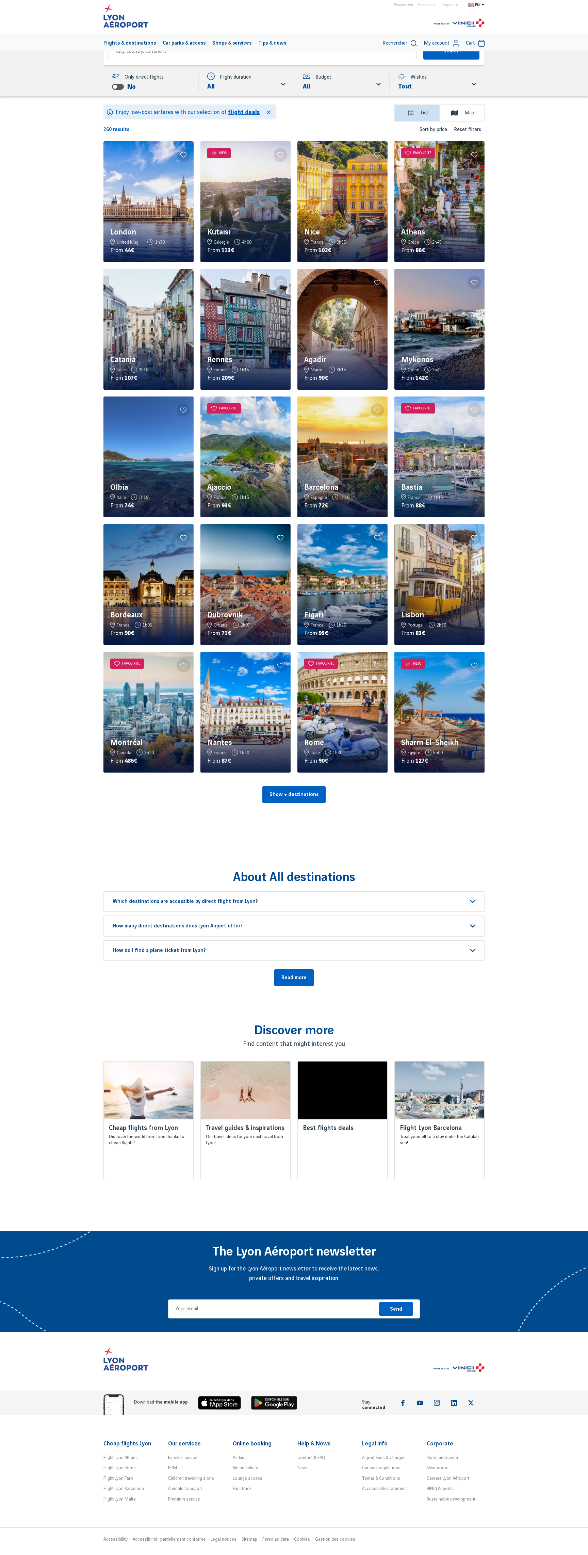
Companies (427, 5)
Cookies (302, 1539)
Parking (240, 1457)
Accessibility (115, 1539)
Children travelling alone (191, 1478)
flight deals (244, 112)
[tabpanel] (294, 470)
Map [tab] (469, 113)
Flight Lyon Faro (118, 1478)
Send (396, 1309)
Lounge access (247, 1478)
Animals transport (185, 1488)
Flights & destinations (129, 43)
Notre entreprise (442, 1457)
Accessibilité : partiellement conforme (169, 1539)
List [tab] (424, 113)
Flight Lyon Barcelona (123, 1488)
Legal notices (223, 1539)
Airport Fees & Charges (384, 1457)
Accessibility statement (384, 1488)
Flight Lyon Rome (119, 1467)
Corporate (449, 5)
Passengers (403, 5)
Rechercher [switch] (394, 43)
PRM (172, 1467)
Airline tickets (245, 1467)
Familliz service (182, 1457)
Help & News (314, 1444)
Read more (294, 978)
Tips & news (272, 43)
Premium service (184, 1499)
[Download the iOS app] (222, 1404)
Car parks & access (184, 43)
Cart (470, 43)
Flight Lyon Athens (120, 1457)
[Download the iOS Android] (276, 1404)
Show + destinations (294, 794)
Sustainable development (451, 1499)
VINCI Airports (440, 1488)
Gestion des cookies (335, 1539)
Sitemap (249, 1539)
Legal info (375, 1444)
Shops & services (231, 43)
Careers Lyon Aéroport (448, 1478)
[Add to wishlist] (183, 155)
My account (437, 43)
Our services (184, 1444)
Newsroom (437, 1467)
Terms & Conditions (381, 1478)
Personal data (275, 1539)
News (303, 1467)
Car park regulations (381, 1467)
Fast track (242, 1488)
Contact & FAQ (311, 1457)
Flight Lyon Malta (119, 1499)
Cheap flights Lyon (127, 1444)
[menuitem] (130, 43)
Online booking (252, 1444)
